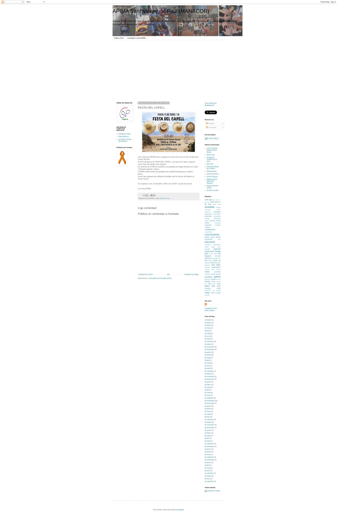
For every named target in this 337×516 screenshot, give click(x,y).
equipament (216, 244)
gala (212, 258)
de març (207, 328)
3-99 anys (208, 200)
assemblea (217, 214)
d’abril (207, 331)
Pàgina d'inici (119, 38)
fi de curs (166, 198)
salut (213, 283)
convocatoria (212, 234)
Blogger (181, 510)
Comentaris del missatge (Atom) (160, 278)
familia (217, 251)
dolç (219, 239)
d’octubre (208, 320)
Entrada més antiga (192, 274)
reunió (218, 281)
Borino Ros (211, 155)
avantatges (217, 216)
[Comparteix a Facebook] (151, 195)
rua (206, 283)
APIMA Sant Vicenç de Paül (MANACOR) (161, 11)
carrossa (212, 220)
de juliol (207, 339)
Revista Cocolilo (212, 190)
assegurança (209, 214)
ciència (218, 220)
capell (157, 198)
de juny (207, 336)
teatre (218, 286)
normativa (217, 272)
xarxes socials (216, 293)
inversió (218, 262)
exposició (217, 249)
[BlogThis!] (146, 195)
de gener (208, 323)
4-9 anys (216, 200)
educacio (210, 242)
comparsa (217, 223)
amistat (218, 207)
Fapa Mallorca (123, 136)
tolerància (208, 290)
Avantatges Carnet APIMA (136, 38)
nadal (207, 272)
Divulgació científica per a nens (212, 159)
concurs (217, 225)
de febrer (208, 325)
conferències (210, 229)
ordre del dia (216, 274)
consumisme (208, 232)
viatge (207, 293)
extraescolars (209, 251)
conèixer (207, 227)
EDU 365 (210, 164)
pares (217, 276)
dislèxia (218, 237)
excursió (207, 249)
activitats (210, 207)
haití (206, 260)
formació (217, 256)
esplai (213, 247)
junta (213, 265)
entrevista (208, 244)
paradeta (208, 277)
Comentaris (212, 127)
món (213, 269)
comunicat (208, 225)
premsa (218, 279)
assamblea (217, 212)
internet (213, 262)
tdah (213, 286)
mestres (207, 269)
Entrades (211, 123)
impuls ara (216, 260)
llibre (218, 265)
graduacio (217, 258)
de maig (207, 333)
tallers (207, 286)
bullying (207, 218)
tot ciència (217, 290)
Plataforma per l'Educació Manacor (212, 181)
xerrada (207, 295)
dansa (213, 237)
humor (210, 260)
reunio (213, 281)
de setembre (209, 341)
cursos (207, 237)
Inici (168, 274)
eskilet (207, 247)
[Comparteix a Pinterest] (154, 195)
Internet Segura (212, 177)
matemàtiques (216, 267)
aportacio (207, 212)
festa (161, 198)
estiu (219, 247)
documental (208, 239)
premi (214, 279)
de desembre (209, 349)
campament (216, 218)
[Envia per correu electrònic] (144, 195)
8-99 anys (216, 204)
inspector (207, 262)
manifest (207, 267)
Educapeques (212, 171)
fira (219, 253)
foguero (208, 256)
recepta (207, 281)
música (218, 269)
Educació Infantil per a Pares (213, 167)
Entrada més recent (145, 274)
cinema (207, 223)
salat (209, 283)
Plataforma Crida (124, 134)
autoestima (208, 216)
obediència (208, 274)
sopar (218, 283)
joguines (207, 265)
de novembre (209, 347)
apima (218, 209)
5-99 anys (214, 202)
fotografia (208, 258)
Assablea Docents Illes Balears (125, 140)
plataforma (208, 279)
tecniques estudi (212, 288)
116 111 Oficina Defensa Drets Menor (212, 150)
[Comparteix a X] (149, 195)
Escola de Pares (212, 174)
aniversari (207, 209)
